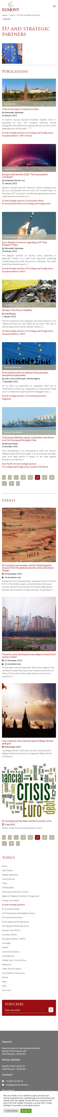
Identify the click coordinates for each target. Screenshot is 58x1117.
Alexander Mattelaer (14, 112)
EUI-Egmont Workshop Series (15, 926)
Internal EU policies (10, 951)
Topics (12, 15)
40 (23, 477)
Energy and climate (10, 900)
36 (44, 837)
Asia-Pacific (7, 463)
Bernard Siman (11, 443)
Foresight (6, 943)
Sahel (4, 981)
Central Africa (8, 879)
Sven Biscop (10, 313)
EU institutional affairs (12, 203)
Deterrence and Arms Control (15, 892)
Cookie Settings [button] (11, 1111)
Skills (4, 986)
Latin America (8, 956)
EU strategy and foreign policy (39, 132)
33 (23, 837)
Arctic (4, 866)
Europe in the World (39, 466)
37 (52, 837)
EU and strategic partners (13, 132)
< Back (6, 19)
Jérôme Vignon (33, 378)
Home (4, 15)
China (4, 883)
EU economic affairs (35, 200)
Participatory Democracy (13, 973)
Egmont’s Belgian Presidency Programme (20, 896)
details (8, 104)
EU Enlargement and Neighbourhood (18, 913)
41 (30, 477)
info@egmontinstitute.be (17, 1084)
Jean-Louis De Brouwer (15, 378)
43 (44, 477)
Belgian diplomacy (10, 874)
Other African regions (12, 968)
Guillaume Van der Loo (15, 180)
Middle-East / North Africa (14, 960)
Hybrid (5, 947)
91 (11, 484)
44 (52, 477)
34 (30, 837)
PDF (6, 367)
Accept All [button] (26, 1111)
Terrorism (6, 990)
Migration (6, 399)
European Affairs (9, 934)
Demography (8, 887)
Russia (29, 135)
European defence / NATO (13, 135)
